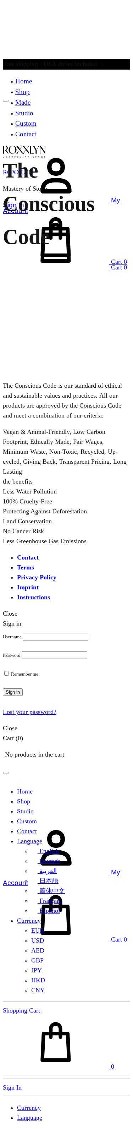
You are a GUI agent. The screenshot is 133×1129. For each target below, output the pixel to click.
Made (23, 102)
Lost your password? (29, 711)
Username (12, 636)
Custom (27, 821)
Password (12, 655)
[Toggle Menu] (6, 101)
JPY (36, 970)
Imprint (28, 587)
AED (37, 950)
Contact (28, 557)
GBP (37, 960)
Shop (22, 92)
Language (29, 841)
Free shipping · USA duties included (54, 63)
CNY (38, 990)
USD (37, 940)
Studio (25, 811)
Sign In (12, 1087)
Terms (25, 567)
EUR (37, 930)
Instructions (33, 597)
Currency (29, 920)
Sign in (13, 692)
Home (23, 81)
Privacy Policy (36, 577)
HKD (38, 980)
